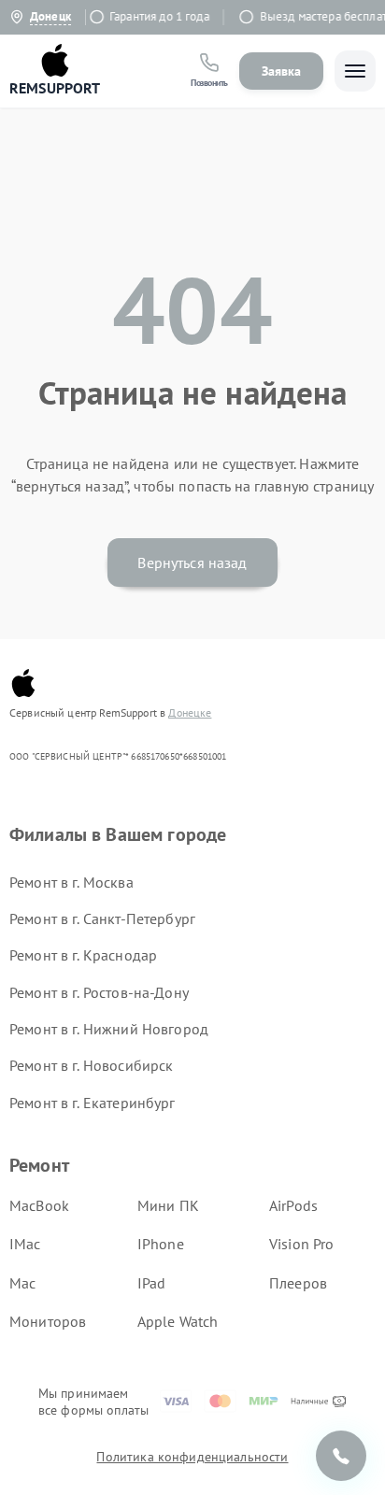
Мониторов (47, 1321)
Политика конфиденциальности (192, 1456)
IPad (151, 1283)
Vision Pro (302, 1243)
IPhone (160, 1243)
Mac (22, 1283)
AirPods (293, 1205)
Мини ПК (168, 1205)
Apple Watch (178, 1321)
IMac (25, 1243)
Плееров (298, 1283)
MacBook (39, 1205)
